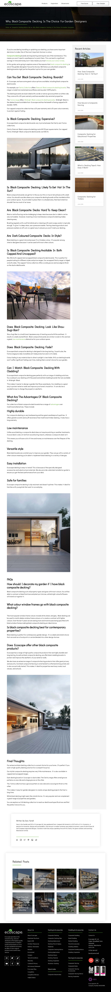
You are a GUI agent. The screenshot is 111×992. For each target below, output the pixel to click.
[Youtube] (7, 964)
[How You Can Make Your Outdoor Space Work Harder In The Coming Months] (22, 902)
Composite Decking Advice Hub (21, 27)
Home (7, 27)
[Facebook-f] (12, 964)
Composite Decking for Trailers (87, 197)
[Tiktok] (18, 958)
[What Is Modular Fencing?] (66, 879)
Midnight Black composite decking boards (39, 100)
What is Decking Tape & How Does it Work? (89, 166)
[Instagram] (7, 958)
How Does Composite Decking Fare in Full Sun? (88, 72)
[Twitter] (12, 958)
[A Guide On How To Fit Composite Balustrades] (89, 879)
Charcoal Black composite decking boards (51, 87)
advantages (55, 404)
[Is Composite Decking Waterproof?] (89, 902)
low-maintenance (19, 339)
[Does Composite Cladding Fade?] (22, 879)
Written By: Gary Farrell (25, 821)
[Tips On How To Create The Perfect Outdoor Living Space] (66, 902)
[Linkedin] (18, 964)
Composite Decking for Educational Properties (87, 135)
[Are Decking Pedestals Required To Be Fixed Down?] (44, 879)
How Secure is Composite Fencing (87, 104)
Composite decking (14, 56)
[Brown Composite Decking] (44, 902)
